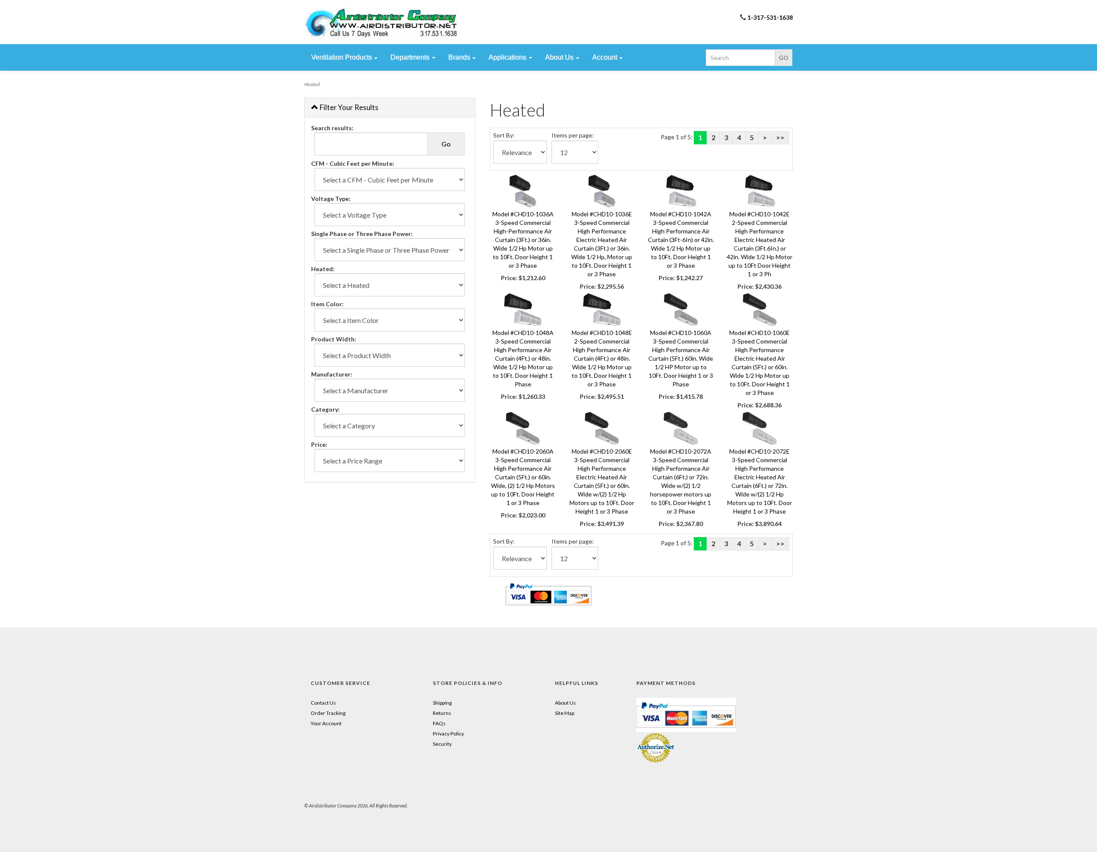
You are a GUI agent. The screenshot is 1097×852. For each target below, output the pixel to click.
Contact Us (323, 703)
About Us (565, 703)
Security (442, 744)
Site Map (564, 713)
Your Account (326, 723)
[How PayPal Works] (686, 714)
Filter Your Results (348, 107)
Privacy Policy (448, 733)
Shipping (442, 703)
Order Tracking (328, 713)
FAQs (439, 723)
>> (780, 137)
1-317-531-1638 (770, 17)
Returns (442, 713)
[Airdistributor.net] (381, 23)
